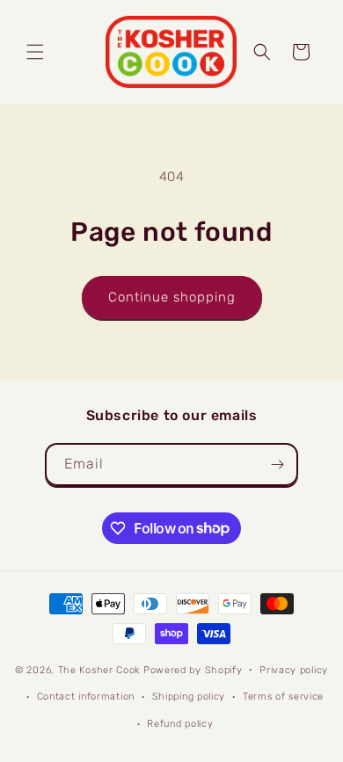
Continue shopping (172, 297)
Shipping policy (189, 696)
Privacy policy (293, 670)
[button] (35, 52)
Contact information (86, 696)
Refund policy (180, 723)
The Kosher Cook (99, 669)
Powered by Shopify (193, 669)
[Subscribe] (277, 464)
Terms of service (283, 696)
